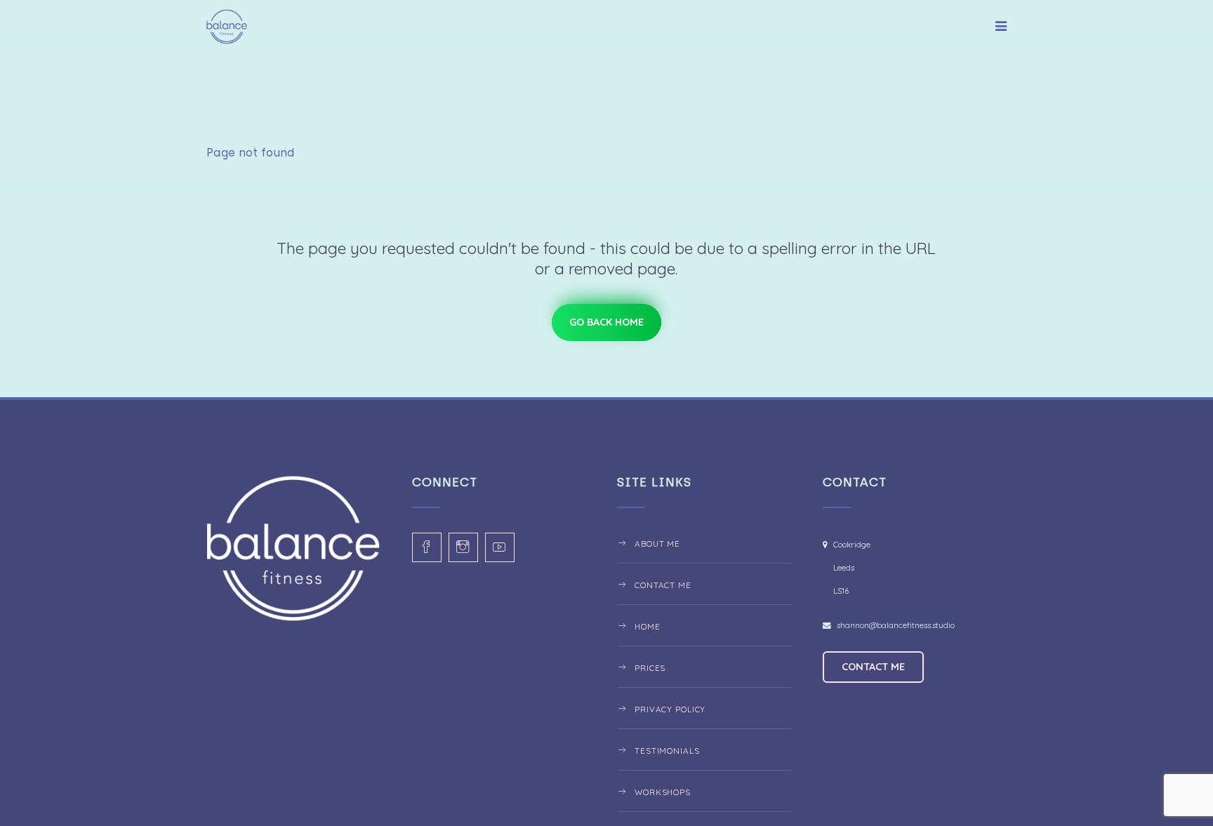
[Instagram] (463, 547)
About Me (657, 543)
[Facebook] (427, 547)
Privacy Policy (670, 709)
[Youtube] (500, 547)
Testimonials (667, 750)
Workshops (663, 792)
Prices (650, 667)
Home (648, 626)
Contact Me (663, 585)
